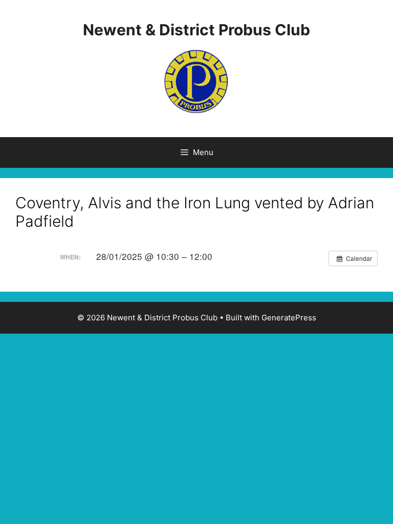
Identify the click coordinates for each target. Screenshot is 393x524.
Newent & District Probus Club (196, 29)
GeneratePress (288, 317)
